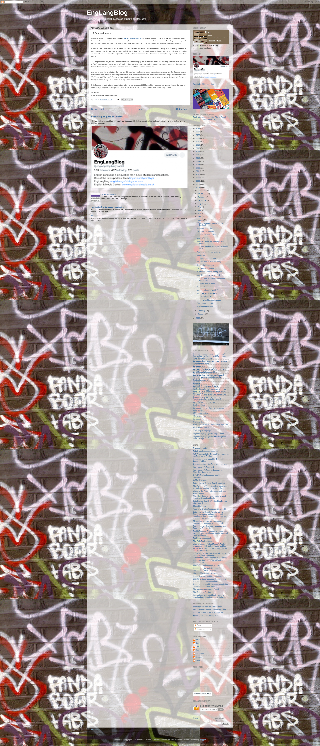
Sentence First (199, 405)
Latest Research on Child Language (207, 576)
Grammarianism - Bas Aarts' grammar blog (210, 464)
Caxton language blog (201, 380)
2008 (198, 181)
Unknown (199, 657)
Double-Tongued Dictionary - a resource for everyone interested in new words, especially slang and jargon (210, 533)
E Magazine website (201, 448)
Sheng (93, 216)
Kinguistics (200, 653)
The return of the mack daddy (209, 300)
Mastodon (95, 730)
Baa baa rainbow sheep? (207, 293)
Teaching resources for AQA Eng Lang (208, 612)
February (202, 311)
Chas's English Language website (206, 565)
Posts (198, 625)
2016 (198, 155)
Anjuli (198, 640)
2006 (198, 188)
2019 (198, 145)
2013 (198, 165)
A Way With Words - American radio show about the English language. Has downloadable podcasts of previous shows (209, 555)
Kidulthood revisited (205, 307)
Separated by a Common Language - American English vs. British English (208, 398)
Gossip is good (203, 255)
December (202, 190)
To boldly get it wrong (205, 231)
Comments (200, 629)
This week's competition (206, 235)
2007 (198, 184)
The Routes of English (202, 592)
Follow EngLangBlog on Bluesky (106, 117)
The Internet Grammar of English (206, 589)
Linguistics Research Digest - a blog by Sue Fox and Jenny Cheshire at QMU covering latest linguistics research (210, 356)
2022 (198, 135)
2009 (198, 178)
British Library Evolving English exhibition (209, 483)
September (202, 200)
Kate (197, 647)
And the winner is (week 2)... (208, 290)
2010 (198, 174)
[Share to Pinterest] (132, 99)
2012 (198, 168)
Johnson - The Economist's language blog (209, 369)
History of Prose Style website (205, 573)
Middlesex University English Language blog (210, 425)
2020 (198, 142)
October (201, 197)
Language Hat (198, 419)
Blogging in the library (205, 228)
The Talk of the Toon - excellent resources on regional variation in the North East (209, 487)
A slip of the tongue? (205, 238)
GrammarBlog (198, 422)
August (201, 204)
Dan (197, 643)
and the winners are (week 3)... (209, 275)
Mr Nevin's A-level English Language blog (209, 394)
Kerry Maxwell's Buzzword (203, 467)
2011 (198, 171)
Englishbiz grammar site (202, 538)
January (201, 314)
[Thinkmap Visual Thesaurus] (202, 695)
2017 (198, 152)
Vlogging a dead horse (206, 283)
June (200, 210)
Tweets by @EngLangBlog (203, 84)
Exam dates (202, 287)
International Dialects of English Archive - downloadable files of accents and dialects (209, 596)
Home (140, 109)
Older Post (182, 109)
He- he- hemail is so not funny (209, 262)
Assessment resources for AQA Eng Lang (209, 609)
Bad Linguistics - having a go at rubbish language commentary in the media (208, 376)
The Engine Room (200, 416)
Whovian (199, 660)
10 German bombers (205, 268)
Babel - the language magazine (205, 451)
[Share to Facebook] (129, 99)
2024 (198, 128)
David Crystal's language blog (205, 372)
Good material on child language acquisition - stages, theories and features (210, 585)
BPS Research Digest (201, 413)
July (200, 207)
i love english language (202, 431)
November (202, 194)
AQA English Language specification (207, 606)
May (200, 213)
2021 (198, 138)
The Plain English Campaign (204, 541)
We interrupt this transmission (209, 252)
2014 (198, 161)
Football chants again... (206, 265)
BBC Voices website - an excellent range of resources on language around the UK (210, 522)
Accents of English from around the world (209, 509)
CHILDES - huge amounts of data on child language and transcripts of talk (209, 580)
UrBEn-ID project (199, 480)
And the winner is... (204, 297)
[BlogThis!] (125, 99)
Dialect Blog (197, 383)
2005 (198, 318)
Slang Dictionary (199, 506)
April (200, 217)
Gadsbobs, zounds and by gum (209, 272)
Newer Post (97, 109)
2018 (198, 148)
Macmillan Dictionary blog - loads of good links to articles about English (209, 497)
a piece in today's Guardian (132, 38)
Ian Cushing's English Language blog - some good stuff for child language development (210, 390)
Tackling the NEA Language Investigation (107, 207)
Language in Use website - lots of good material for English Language (208, 569)
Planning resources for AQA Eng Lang (208, 615)
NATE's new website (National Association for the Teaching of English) (211, 455)
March (200, 220)
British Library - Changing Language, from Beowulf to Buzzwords (209, 527)
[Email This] (122, 99)
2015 (198, 158)
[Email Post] (118, 99)
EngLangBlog (107, 12)
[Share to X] (127, 99)
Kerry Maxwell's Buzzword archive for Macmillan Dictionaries (208, 471)
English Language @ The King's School (208, 434)
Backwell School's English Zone (205, 386)
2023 (198, 132)
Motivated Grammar (201, 428)
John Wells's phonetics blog (204, 402)
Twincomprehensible (205, 303)
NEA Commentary (109, 194)
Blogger (203, 740)
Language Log (199, 366)
